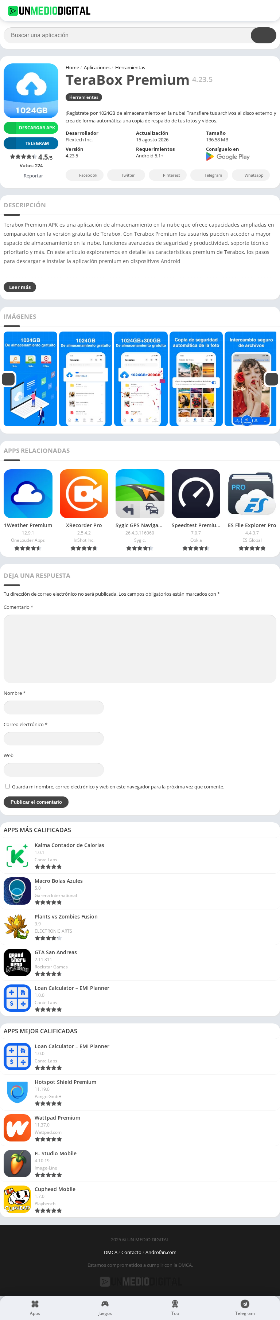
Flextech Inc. (79, 139)
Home (72, 67)
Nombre (15, 693)
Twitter (128, 175)
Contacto (131, 1252)
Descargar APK (37, 128)
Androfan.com (160, 1252)
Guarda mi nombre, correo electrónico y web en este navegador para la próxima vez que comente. (118, 786)
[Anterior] (8, 379)
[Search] (263, 35)
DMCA (110, 1252)
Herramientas (130, 67)
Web (8, 755)
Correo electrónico (25, 724)
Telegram (213, 175)
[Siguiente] (272, 379)
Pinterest (171, 175)
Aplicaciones (97, 67)
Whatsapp (254, 175)
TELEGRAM (37, 143)
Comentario (18, 607)
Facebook (88, 175)
